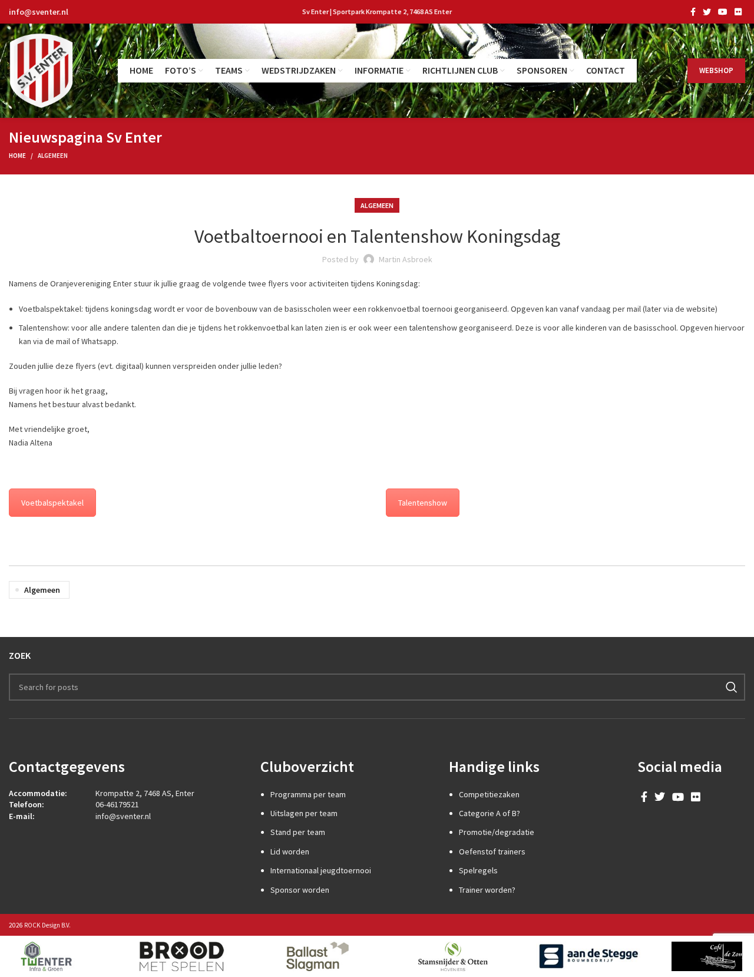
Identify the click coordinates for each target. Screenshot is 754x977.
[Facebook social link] (693, 11)
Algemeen (53, 155)
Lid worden (289, 851)
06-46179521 (117, 804)
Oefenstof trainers (492, 851)
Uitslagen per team (304, 813)
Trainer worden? (487, 889)
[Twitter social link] (707, 11)
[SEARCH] (731, 687)
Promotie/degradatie (496, 832)
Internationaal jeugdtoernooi (320, 870)
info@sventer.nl (38, 11)
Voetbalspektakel (52, 502)
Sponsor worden (299, 889)
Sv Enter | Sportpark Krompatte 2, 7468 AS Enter (377, 11)
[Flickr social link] (738, 11)
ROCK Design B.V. (47, 925)
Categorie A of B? (489, 813)
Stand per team (297, 832)
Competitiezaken (489, 794)
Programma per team (308, 794)
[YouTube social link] (723, 11)
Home (17, 155)
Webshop (716, 70)
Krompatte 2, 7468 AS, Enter (144, 793)
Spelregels (478, 870)
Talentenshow (422, 502)
